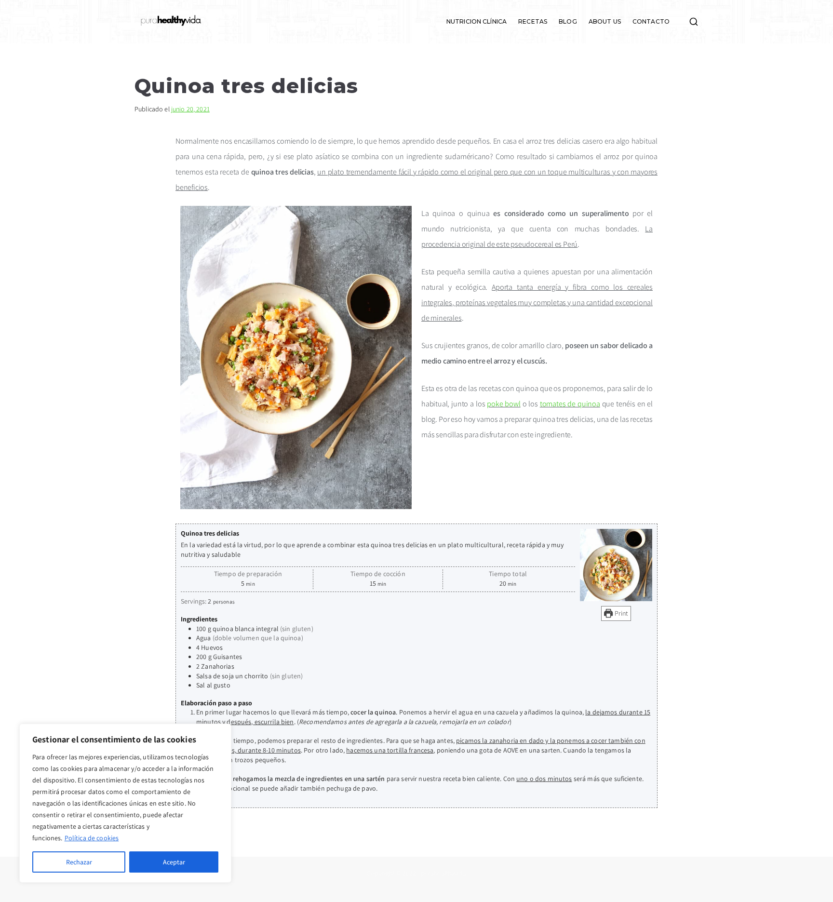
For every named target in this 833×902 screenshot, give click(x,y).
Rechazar (79, 862)
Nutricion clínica (476, 21)
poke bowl (503, 404)
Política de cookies (92, 838)
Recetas (532, 21)
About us (605, 21)
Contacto (651, 21)
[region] (125, 803)
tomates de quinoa (570, 404)
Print (620, 613)
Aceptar (174, 862)
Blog (568, 21)
